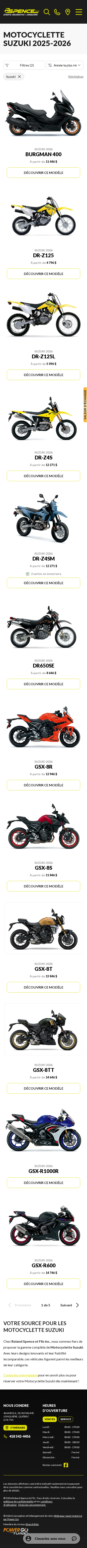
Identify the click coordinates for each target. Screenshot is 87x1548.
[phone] (57, 12)
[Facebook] (65, 1465)
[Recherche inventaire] (47, 12)
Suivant (66, 1305)
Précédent (23, 1305)
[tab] (50, 1419)
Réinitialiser (76, 76)
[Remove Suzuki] (19, 76)
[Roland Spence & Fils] (21, 12)
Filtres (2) (27, 65)
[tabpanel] (61, 1442)
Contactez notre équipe (20, 1375)
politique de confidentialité (18, 1501)
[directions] (68, 12)
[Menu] (79, 12)
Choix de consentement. (32, 1504)
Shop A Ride (32, 1524)
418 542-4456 (19, 1436)
